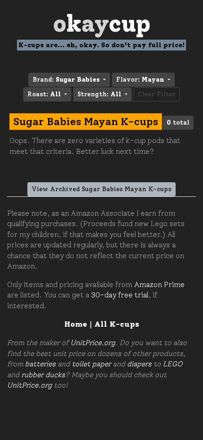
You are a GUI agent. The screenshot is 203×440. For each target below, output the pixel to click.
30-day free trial (119, 295)
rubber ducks (43, 375)
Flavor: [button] (140, 79)
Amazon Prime (159, 284)
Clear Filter (157, 94)
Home (75, 324)
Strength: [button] (99, 94)
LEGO (172, 364)
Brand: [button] (66, 79)
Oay (102, 23)
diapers (139, 364)
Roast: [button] (44, 94)
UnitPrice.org (92, 342)
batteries (40, 364)
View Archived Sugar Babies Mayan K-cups (101, 189)
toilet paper (91, 364)
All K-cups (116, 324)
